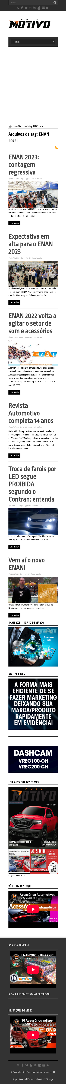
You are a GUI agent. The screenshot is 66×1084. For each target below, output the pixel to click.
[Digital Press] (33, 729)
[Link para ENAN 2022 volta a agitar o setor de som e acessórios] (33, 365)
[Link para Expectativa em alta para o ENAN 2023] (33, 286)
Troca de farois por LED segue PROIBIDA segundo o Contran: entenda (32, 484)
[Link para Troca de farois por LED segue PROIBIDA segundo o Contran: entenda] (33, 534)
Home (15, 126)
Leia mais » (14, 223)
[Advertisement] (33, 86)
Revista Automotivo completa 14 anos (31, 413)
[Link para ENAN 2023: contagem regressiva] (33, 207)
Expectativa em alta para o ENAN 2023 (30, 244)
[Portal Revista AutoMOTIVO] (33, 28)
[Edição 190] (33, 873)
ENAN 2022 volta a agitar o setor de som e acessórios (32, 323)
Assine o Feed (56, 147)
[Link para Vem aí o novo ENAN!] (33, 602)
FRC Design (48, 1079)
